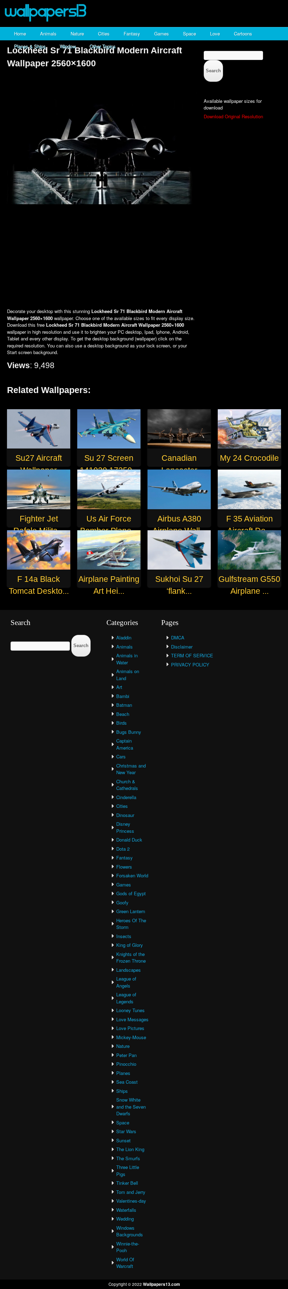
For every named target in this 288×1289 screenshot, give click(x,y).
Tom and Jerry (130, 1192)
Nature (77, 33)
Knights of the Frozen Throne (131, 957)
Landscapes (128, 969)
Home (20, 33)
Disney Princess (125, 827)
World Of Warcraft (125, 1263)
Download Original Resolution (233, 116)
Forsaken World (132, 875)
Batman (124, 705)
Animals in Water (127, 659)
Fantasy (132, 33)
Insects (123, 936)
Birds (121, 722)
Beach (122, 714)
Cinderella (126, 797)
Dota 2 (123, 848)
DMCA (177, 637)
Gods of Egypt (131, 893)
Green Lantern (130, 911)
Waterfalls (126, 1210)
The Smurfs (128, 1158)
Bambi (122, 696)
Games (161, 33)
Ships (122, 1091)
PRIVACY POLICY (190, 664)
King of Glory (129, 945)
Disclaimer (181, 646)
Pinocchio (126, 1064)
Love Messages (132, 1019)
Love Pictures (130, 1028)
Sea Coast (127, 1081)
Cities (104, 33)
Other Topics (103, 46)
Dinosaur (125, 815)
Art (119, 687)
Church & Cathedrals (127, 785)
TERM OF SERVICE (192, 655)
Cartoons (243, 33)
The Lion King (130, 1149)
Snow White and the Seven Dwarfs (131, 1106)
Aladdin (123, 637)
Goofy (122, 902)
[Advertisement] (144, 257)
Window (68, 46)
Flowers (124, 866)
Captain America (124, 744)
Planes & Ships (30, 46)
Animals (48, 33)
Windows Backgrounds (129, 1231)
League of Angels (126, 982)
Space (189, 33)
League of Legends (126, 998)
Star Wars (126, 1131)
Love (215, 33)
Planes (123, 1073)
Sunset (123, 1140)
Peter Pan (126, 1055)
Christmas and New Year (131, 769)
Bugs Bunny (128, 732)
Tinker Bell (127, 1183)
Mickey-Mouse (131, 1037)
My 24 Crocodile (249, 458)
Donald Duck (129, 839)
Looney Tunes (130, 1010)
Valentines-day (131, 1200)
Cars (121, 756)
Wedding (125, 1218)
